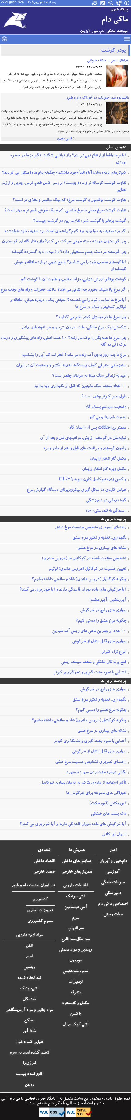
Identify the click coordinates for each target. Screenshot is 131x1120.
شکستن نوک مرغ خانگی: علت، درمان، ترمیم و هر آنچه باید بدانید (73, 327)
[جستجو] (111, 3)
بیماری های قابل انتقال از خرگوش (99, 641)
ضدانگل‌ (29, 999)
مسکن (29, 1020)
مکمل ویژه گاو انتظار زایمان (104, 469)
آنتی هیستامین (75, 907)
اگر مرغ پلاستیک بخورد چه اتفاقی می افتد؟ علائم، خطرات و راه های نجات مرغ (63, 290)
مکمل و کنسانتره (75, 1003)
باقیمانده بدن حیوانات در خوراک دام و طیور (97, 98)
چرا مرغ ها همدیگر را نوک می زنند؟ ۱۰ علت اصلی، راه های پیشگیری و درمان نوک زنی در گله (63, 341)
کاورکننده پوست (29, 1074)
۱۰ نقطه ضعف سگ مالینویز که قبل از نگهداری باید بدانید (80, 386)
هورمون (75, 960)
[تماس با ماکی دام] (119, 3)
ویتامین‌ (29, 967)
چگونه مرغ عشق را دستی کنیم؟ (101, 621)
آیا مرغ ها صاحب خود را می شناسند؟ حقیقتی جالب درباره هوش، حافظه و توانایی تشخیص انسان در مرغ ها (68, 304)
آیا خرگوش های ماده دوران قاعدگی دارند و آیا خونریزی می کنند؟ (72, 589)
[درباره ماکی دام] (127, 3)
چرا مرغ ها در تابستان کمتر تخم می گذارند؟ (91, 317)
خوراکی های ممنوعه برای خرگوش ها (96, 793)
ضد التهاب (75, 928)
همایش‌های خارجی (77, 872)
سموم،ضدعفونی (75, 971)
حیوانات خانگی (113, 882)
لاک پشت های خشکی (108, 814)
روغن (29, 1084)
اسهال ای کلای (114, 834)
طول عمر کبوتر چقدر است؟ (103, 396)
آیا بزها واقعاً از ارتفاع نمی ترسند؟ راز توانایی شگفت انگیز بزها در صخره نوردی (68, 159)
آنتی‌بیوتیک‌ (29, 988)
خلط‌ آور (29, 1031)
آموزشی (113, 872)
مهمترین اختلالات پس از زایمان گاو (97, 427)
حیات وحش (113, 914)
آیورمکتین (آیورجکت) (107, 600)
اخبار (113, 850)
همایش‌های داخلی (76, 861)
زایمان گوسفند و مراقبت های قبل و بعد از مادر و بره (84, 448)
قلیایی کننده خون (29, 1042)
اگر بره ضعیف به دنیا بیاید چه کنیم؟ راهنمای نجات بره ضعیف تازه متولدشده (65, 231)
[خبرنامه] (95, 3)
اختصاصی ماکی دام (113, 904)
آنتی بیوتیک (75, 896)
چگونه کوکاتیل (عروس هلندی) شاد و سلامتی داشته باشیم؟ (79, 579)
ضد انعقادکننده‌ (29, 978)
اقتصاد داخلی (44, 861)
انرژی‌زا (29, 1063)
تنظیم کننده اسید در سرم (29, 1052)
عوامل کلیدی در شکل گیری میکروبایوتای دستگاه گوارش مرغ (76, 490)
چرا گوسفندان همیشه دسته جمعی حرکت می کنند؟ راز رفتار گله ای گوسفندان (64, 241)
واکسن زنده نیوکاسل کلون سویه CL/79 (92, 479)
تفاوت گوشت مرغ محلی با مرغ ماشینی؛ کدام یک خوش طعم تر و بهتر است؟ (65, 210)
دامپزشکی (113, 893)
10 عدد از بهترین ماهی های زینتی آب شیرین (89, 631)
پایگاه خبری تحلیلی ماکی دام (32, 1099)
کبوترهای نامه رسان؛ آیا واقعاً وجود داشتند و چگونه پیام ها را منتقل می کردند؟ (64, 173)
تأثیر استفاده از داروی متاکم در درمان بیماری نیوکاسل (83, 783)
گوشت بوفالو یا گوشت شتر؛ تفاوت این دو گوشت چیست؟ (79, 221)
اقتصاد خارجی (44, 872)
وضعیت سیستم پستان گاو (105, 407)
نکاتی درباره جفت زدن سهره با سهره (96, 772)
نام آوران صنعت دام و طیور (33, 885)
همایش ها (77, 850)
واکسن (75, 1014)
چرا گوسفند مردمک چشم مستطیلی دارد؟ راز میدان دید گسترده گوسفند (68, 252)
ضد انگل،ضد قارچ (75, 939)
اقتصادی (44, 850)
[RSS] (103, 3)
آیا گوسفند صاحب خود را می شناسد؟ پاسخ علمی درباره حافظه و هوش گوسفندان (70, 266)
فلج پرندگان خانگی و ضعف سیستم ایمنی (93, 662)
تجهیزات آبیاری (40, 910)
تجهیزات (75, 982)
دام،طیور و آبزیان (113, 861)
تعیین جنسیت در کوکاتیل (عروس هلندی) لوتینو (87, 569)
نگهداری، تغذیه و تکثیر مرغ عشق (99, 538)
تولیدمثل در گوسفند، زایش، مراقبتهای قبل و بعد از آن (83, 438)
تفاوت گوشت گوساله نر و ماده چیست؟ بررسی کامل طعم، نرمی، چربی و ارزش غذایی (63, 186)
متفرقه (75, 992)
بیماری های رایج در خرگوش (103, 610)
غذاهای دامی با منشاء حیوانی (108, 61)
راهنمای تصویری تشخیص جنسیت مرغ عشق (90, 527)
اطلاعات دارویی (75, 885)
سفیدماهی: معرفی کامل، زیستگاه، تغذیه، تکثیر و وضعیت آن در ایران (71, 365)
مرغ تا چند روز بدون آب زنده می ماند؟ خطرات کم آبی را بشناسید (73, 355)
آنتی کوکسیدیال (75, 1024)
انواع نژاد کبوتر (113, 652)
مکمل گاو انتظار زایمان (108, 459)
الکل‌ (29, 946)
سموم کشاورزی (40, 921)
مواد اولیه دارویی (29, 935)
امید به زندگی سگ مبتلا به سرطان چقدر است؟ (89, 376)
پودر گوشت (113, 51)
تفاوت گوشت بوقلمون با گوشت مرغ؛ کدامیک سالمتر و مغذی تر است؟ (69, 200)
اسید (29, 956)
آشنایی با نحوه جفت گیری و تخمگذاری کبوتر (89, 672)
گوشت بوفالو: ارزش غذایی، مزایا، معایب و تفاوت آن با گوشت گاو (73, 279)
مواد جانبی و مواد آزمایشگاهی (29, 1010)
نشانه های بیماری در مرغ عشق (101, 548)
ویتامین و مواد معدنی (75, 950)
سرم (75, 918)
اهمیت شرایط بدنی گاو (108, 417)
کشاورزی (40, 899)
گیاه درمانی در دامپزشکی (106, 500)
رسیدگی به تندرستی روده (106, 510)
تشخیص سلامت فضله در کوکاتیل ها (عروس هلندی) (84, 558)
